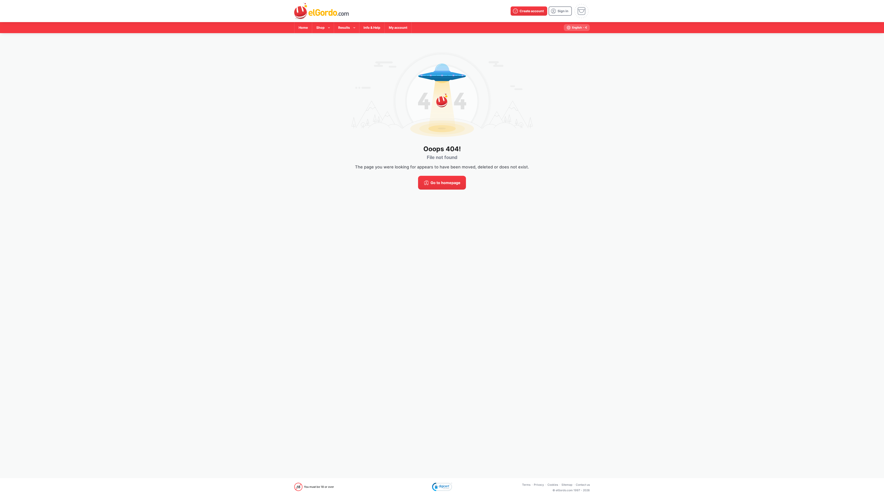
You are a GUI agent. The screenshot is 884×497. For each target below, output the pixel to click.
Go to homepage (445, 182)
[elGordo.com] (321, 11)
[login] (560, 11)
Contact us (583, 484)
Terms (526, 484)
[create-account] (529, 11)
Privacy (539, 484)
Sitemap (566, 484)
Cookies (552, 484)
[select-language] (577, 27)
